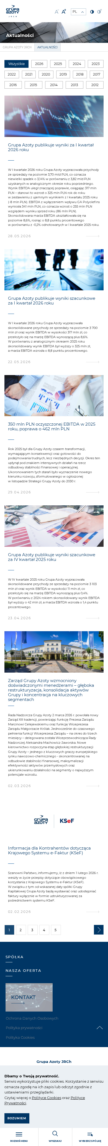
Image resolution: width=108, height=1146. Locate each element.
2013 (74, 85)
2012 (95, 85)
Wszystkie (16, 64)
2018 (80, 74)
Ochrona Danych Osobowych (32, 1018)
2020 (46, 74)
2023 (96, 64)
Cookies (53, 1097)
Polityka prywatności (24, 1027)
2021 (28, 74)
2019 (63, 74)
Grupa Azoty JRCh (17, 47)
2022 (12, 74)
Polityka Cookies (20, 1037)
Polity (37, 1097)
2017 (96, 74)
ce (44, 1097)
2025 (58, 64)
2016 (13, 85)
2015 (33, 85)
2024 (77, 64)
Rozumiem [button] (16, 1118)
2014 (54, 85)
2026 (39, 64)
